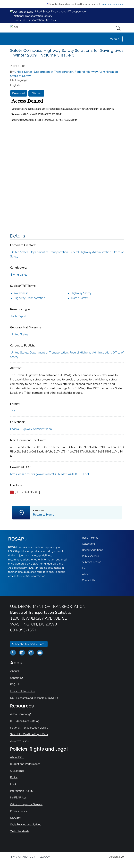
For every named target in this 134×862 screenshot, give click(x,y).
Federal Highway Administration (31, 429)
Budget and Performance (25, 764)
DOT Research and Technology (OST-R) (34, 698)
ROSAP (16, 539)
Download (18, 93)
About (86, 574)
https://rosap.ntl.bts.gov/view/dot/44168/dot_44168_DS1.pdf (49, 474)
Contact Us (88, 580)
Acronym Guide (19, 741)
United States (19, 334)
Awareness (21, 293)
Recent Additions (92, 550)
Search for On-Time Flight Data (29, 734)
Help (85, 568)
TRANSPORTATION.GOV (22, 856)
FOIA (13, 784)
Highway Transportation (29, 298)
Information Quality (22, 791)
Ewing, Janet (19, 275)
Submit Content (91, 562)
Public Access (90, 556)
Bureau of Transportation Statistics (35, 20)
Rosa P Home (90, 538)
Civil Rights (17, 771)
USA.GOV (45, 856)
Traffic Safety (79, 298)
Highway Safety (81, 293)
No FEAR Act (18, 797)
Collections (88, 544)
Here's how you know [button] (111, 4)
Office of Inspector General (26, 804)
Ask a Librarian (19, 714)
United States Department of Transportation (60, 11)
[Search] (119, 28)
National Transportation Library (29, 728)
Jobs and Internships (22, 691)
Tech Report (18, 316)
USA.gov (15, 818)
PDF (13, 411)
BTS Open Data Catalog (24, 721)
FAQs (13, 684)
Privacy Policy (18, 811)
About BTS (16, 671)
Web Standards (19, 831)
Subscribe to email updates (28, 644)
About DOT (17, 757)
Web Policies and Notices (25, 824)
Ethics (13, 777)
